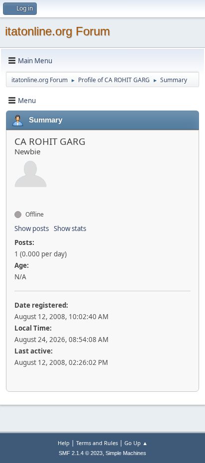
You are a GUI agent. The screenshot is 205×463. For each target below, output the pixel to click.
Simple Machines (125, 453)
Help (64, 443)
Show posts (31, 228)
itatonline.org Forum (57, 31)
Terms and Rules (97, 443)
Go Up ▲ (136, 443)
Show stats (70, 228)
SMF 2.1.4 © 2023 (80, 453)
